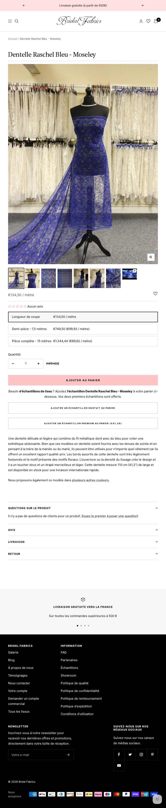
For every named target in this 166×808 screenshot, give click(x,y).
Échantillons (69, 668)
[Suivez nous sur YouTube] (119, 765)
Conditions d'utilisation (77, 714)
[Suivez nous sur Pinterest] (152, 754)
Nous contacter (19, 683)
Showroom (68, 675)
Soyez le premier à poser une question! (110, 516)
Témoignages (18, 675)
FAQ (63, 652)
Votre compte (17, 691)
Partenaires (69, 660)
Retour (14, 553)
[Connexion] (141, 21)
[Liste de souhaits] (148, 21)
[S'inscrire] (68, 754)
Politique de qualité (74, 683)
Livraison (16, 541)
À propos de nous (20, 668)
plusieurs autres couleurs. (91, 480)
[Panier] (156, 21)
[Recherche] (16, 21)
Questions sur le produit (29, 508)
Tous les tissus (19, 711)
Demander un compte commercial (23, 701)
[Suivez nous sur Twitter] (130, 754)
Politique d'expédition (76, 706)
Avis (11, 530)
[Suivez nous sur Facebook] (119, 754)
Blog (11, 660)
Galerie (13, 652)
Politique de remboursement (81, 698)
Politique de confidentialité (80, 691)
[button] (17, 306)
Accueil (12, 38)
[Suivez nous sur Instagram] (141, 754)
